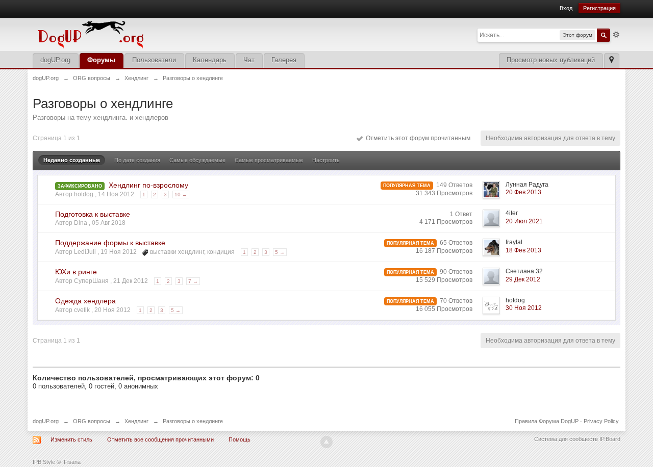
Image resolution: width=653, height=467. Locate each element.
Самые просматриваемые (269, 160)
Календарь (210, 60)
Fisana (72, 462)
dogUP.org (55, 60)
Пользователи (154, 60)
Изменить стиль (71, 439)
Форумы (101, 60)
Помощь (239, 439)
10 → (180, 194)
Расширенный (616, 35)
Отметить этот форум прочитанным (416, 138)
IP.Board (609, 439)
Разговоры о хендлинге (193, 421)
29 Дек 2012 (523, 279)
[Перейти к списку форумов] (160, 34)
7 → (193, 281)
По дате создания (137, 160)
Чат (249, 60)
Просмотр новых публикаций (551, 60)
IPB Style (44, 462)
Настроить (326, 160)
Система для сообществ (566, 439)
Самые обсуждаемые (197, 160)
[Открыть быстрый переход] (611, 60)
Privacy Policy (601, 421)
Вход (566, 8)
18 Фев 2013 (523, 250)
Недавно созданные (71, 160)
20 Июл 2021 (524, 221)
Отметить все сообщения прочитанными (160, 439)
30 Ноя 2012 (524, 308)
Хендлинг (136, 421)
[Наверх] (326, 442)
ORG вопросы (91, 421)
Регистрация (599, 8)
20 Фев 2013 (523, 192)
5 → (280, 252)
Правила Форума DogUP (547, 421)
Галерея (283, 60)
